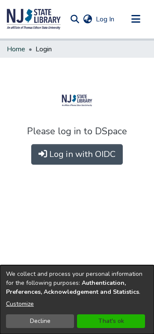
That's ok (111, 321)
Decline (40, 321)
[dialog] (77, 299)
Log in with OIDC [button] (81, 154)
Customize (20, 304)
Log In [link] (105, 19)
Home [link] (16, 49)
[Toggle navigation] (136, 19)
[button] (33, 19)
